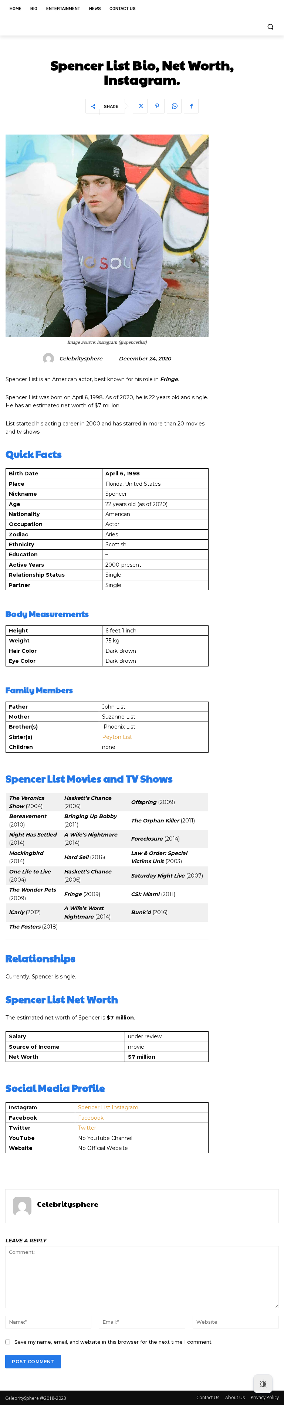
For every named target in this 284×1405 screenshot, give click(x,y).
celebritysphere (80, 359)
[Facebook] (191, 106)
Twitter (87, 1127)
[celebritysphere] (49, 358)
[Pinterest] (157, 106)
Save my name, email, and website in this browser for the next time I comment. (113, 1342)
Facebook (91, 1117)
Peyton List (117, 737)
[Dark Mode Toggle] (263, 1384)
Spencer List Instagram (108, 1107)
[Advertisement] (247, 245)
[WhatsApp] (174, 106)
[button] (270, 26)
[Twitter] (140, 106)
